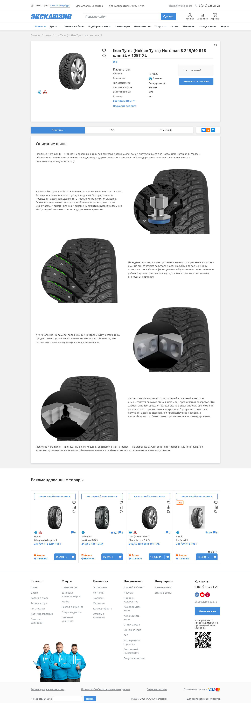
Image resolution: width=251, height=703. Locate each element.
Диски (34, 592)
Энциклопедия (132, 629)
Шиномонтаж (142, 26)
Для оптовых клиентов (89, 6)
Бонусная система (134, 658)
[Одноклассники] (208, 130)
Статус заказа (207, 26)
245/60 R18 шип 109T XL (144, 543)
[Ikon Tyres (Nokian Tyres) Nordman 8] (72, 71)
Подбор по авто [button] (98, 26)
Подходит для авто (124, 106)
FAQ (112, 130)
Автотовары (122, 26)
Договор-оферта (102, 608)
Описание (58, 130)
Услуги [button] (159, 26)
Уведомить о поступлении (196, 81)
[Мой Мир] (213, 130)
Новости (129, 592)
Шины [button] (39, 26)
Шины (34, 587)
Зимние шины (163, 592)
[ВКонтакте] (203, 130)
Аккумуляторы (39, 603)
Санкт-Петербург (60, 5)
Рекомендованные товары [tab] (57, 479)
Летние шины (163, 587)
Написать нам (207, 611)
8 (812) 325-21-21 (209, 5)
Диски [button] (54, 26)
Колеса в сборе (74, 26)
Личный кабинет (134, 587)
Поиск (89, 698)
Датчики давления (42, 613)
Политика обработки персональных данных (105, 689)
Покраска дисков (71, 612)
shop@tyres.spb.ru (206, 601)
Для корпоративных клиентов (126, 6)
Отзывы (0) (165, 130)
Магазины (189, 26)
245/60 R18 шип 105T (47, 543)
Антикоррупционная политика (47, 689)
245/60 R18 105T (186, 543)
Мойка (65, 601)
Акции (174, 26)
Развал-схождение (72, 606)
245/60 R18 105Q (92, 543)
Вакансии (98, 598)
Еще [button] (224, 26)
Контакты (98, 592)
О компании (100, 587)
